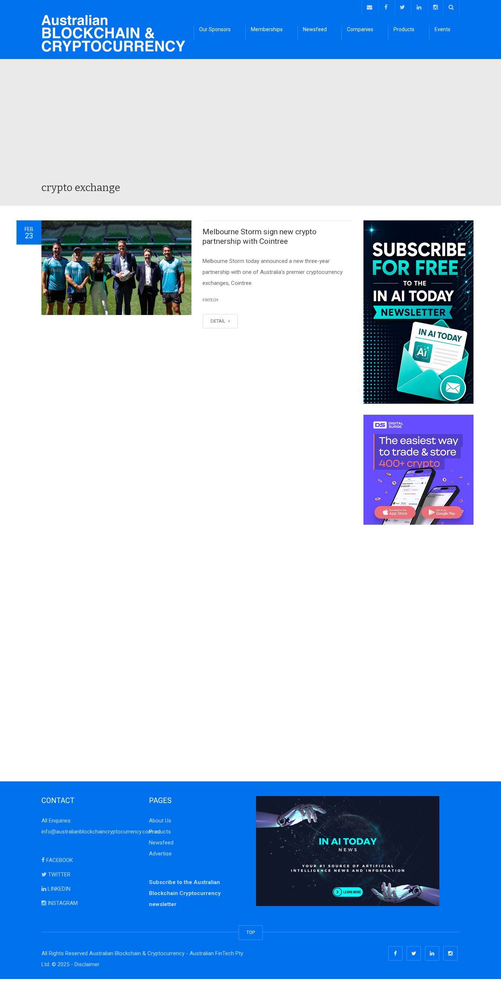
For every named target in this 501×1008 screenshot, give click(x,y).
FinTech (210, 300)
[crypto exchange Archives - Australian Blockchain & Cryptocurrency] (113, 33)
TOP (250, 932)
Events (442, 29)
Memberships (267, 29)
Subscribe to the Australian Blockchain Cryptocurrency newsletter (185, 893)
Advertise (160, 853)
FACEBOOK (59, 860)
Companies (360, 29)
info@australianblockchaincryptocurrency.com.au (100, 831)
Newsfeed (315, 29)
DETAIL (219, 321)
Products (404, 29)
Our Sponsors (215, 29)
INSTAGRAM (62, 903)
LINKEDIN (58, 889)
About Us (160, 820)
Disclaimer (86, 964)
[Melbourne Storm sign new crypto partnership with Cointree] (116, 267)
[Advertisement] (250, 126)
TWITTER (58, 874)
